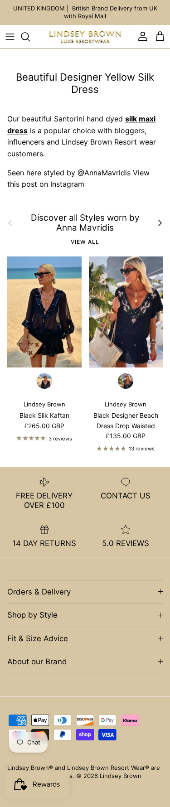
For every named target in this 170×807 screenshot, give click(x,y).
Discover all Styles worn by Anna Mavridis (85, 223)
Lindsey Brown (120, 775)
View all (85, 241)
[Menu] (10, 37)
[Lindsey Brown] (85, 36)
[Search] (30, 37)
